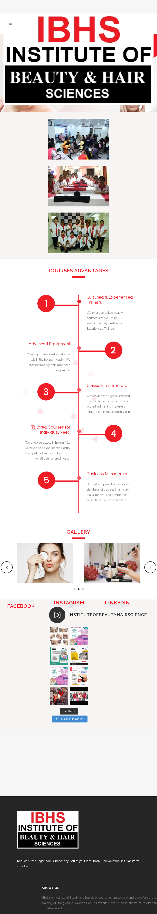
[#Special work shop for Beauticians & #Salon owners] (59, 676)
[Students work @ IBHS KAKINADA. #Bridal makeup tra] (59, 636)
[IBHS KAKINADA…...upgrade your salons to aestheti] (79, 676)
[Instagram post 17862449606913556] (79, 696)
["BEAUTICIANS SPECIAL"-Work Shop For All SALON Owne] (59, 656)
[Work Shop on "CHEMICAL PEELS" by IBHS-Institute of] (79, 656)
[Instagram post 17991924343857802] (59, 696)
